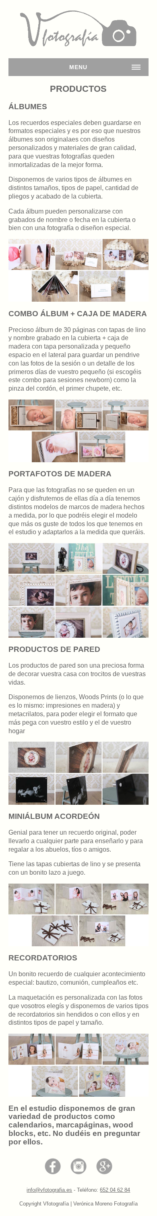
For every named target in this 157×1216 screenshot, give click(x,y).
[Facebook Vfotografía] (53, 1165)
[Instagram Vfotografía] (78, 1165)
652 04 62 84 (115, 1190)
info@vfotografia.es (49, 1190)
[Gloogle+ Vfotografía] (104, 1165)
